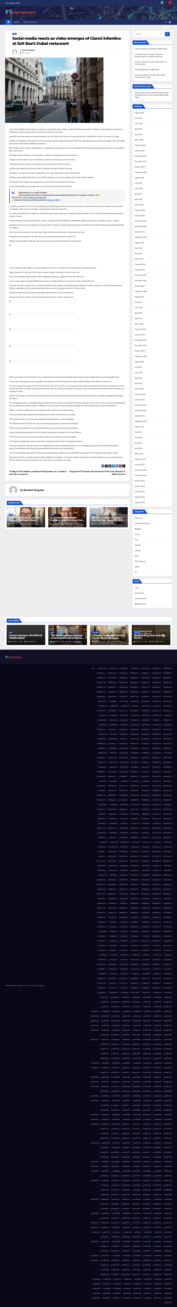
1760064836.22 (167, 673)
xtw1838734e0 (146, 1049)
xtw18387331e (104, 1049)
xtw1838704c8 (104, 1002)
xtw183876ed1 (147, 1119)
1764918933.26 (123, 790)
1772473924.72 (112, 983)
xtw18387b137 (115, 1199)
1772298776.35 (101, 978)
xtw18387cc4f (168, 1227)
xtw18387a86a (125, 1190)
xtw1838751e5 (167, 1086)
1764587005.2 (146, 781)
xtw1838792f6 (95, 1171)
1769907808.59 (167, 908)
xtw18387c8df (115, 1227)
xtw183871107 (105, 1016)
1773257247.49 (112, 988)
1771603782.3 (146, 955)
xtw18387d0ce (115, 1237)
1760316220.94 (123, 682)
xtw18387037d (157, 997)
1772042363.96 (134, 969)
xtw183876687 (146, 1110)
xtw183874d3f (147, 1082)
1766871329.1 (113, 837)
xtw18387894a (125, 1157)
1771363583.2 (157, 945)
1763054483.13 (101, 748)
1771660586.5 (168, 955)
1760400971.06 (156, 682)
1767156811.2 (157, 842)
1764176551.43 (134, 772)
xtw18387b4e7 (146, 1204)
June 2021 (139, 437)
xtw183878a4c (146, 1157)
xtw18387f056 (148, 1279)
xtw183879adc (115, 1176)
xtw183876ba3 (94, 1119)
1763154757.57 (145, 748)
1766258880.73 (113, 823)
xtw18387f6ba (117, 1288)
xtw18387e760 (104, 1265)
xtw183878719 (167, 1147)
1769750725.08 (112, 908)
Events (137, 534)
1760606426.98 (167, 687)
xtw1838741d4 (125, 1068)
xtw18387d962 (146, 1246)
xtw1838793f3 (105, 1171)
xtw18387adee (157, 1194)
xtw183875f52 (168, 1100)
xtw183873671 (104, 1053)
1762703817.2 (123, 739)
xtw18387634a (157, 1105)
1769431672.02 (134, 898)
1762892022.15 (123, 743)
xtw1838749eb (147, 1077)
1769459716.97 (145, 898)
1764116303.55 (112, 772)
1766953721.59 (145, 837)
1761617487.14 (156, 711)
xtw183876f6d (168, 1119)
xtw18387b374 (136, 1204)
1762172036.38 (145, 725)
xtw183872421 (136, 1030)
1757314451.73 (112, 668)
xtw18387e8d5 (146, 1265)
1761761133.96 (134, 715)
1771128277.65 (134, 941)
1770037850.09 (145, 913)
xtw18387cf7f (137, 1232)
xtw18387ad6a (146, 1194)
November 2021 (141, 410)
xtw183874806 (94, 1077)
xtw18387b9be (146, 1208)
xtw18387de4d (147, 1255)
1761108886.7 (113, 701)
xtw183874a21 (167, 1077)
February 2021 (140, 459)
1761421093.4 (157, 706)
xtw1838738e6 (167, 1053)
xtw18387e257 (115, 1260)
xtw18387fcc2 (137, 1298)
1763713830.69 (123, 762)
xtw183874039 (104, 1068)
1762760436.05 (145, 739)
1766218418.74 (102, 823)
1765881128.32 (123, 814)
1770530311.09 (167, 922)
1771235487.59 (101, 945)
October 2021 (140, 416)
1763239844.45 (102, 753)
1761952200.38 (134, 720)
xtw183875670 (105, 1096)
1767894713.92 (123, 861)
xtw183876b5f (168, 1115)
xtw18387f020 (127, 1279)
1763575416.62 (145, 757)
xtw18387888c (157, 1152)
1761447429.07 (167, 706)
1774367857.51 (145, 992)
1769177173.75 (101, 894)
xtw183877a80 (136, 1138)
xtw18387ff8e (168, 1302)
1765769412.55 (156, 809)
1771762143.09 (134, 959)
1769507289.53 (157, 898)
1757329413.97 (123, 668)
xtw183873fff (94, 1068)
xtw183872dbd (167, 1039)
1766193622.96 (167, 819)
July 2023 (138, 302)
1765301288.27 (123, 800)
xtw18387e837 (136, 1265)
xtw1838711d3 (147, 1016)
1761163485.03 (134, 701)
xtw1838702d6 (146, 997)
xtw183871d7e (167, 1021)
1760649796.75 (112, 692)
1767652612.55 (123, 856)
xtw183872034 (136, 1025)
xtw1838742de (136, 1068)
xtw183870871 (125, 1006)
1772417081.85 (156, 978)
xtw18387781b (167, 1133)
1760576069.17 (156, 687)
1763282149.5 (113, 753)
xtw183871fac (126, 1025)
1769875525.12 (156, 908)
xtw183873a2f (157, 1058)
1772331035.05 (112, 978)
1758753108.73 (101, 673)
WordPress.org (140, 604)
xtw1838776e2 (136, 1133)
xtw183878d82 (115, 1161)
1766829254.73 (102, 837)
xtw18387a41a (157, 1180)
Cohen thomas (27, 524)
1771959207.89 (167, 964)
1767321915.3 (145, 847)
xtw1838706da (146, 1002)
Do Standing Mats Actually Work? (147, 69)
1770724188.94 (102, 931)
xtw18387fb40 (168, 1293)
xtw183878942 (104, 1157)
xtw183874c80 (126, 1082)
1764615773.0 (157, 781)
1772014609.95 (123, 969)
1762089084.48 (113, 725)
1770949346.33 (135, 936)
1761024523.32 (156, 696)
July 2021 (138, 432)
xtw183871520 (167, 1016)
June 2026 (139, 123)
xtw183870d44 (116, 1011)
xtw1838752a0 (115, 1091)
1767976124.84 (156, 861)
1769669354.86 (145, 903)
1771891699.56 (134, 964)
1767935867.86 (145, 861)
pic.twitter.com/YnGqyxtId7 (36, 197)
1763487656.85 (112, 757)
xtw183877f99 (126, 1143)
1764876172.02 (112, 790)
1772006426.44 (112, 969)
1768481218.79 (134, 875)
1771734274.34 (123, 959)
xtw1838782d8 (115, 1147)
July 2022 (138, 367)
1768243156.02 (112, 870)
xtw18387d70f (115, 1246)
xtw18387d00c (104, 1237)
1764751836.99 (134, 786)
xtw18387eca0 (146, 1274)
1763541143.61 (134, 757)
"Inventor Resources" (142, 523)
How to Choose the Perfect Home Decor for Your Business (108, 638)
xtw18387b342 (115, 1204)
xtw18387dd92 (126, 1255)
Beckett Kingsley (28, 50)
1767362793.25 (156, 847)
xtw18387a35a (136, 1180)
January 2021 (140, 464)
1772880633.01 (156, 983)
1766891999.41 (123, 837)
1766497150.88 (123, 828)
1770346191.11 (101, 922)
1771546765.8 (114, 955)
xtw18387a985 (167, 1190)
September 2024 (141, 237)
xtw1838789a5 (136, 1157)
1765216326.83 (167, 795)
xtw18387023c (125, 997)
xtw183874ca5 (136, 1082)
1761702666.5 (113, 715)
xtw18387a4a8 (104, 1185)
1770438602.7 (134, 922)
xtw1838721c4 (167, 1025)
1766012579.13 (167, 814)
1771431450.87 (123, 950)
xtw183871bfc (147, 1021)
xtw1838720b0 (147, 1025)
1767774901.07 (101, 861)
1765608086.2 (168, 804)
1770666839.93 (145, 927)
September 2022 (141, 356)
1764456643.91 (167, 776)
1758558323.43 (156, 668)
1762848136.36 (101, 743)
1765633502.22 (101, 809)
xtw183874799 (157, 1072)
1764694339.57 (112, 786)
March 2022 (139, 389)
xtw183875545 (167, 1091)
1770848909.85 (167, 931)
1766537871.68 (134, 828)
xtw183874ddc (167, 1082)
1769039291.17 (123, 889)
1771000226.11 (167, 936)
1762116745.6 (124, 725)
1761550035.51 (134, 711)
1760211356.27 (156, 678)
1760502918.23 (123, 687)
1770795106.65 (134, 931)
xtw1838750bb (136, 1086)
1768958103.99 (101, 889)
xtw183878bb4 (157, 1157)
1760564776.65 (145, 687)
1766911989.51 (134, 837)
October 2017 (140, 492)
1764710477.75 (123, 786)
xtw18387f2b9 (117, 1284)
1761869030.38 (101, 720)
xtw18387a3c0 (146, 1180)
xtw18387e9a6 (104, 1270)
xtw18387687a (105, 1115)
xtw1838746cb (136, 1072)
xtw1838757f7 (126, 1096)
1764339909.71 (123, 776)
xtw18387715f (136, 1124)
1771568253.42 (124, 955)
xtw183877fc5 (136, 1143)
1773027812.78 (101, 988)
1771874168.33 (123, 964)
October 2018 (140, 486)
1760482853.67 (112, 687)
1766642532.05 (101, 833)
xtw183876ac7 (147, 1115)
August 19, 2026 (100, 641)
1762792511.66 (156, 739)
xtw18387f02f (137, 1279)
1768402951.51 (102, 875)
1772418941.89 (167, 978)
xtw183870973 (136, 1006)
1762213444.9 (168, 725)
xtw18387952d (115, 1171)
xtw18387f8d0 (168, 1288)
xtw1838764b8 (125, 1110)
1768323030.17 (145, 870)
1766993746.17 (167, 837)
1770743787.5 (113, 931)
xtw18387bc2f (105, 1213)
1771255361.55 (112, 945)
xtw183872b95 (136, 1039)
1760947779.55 (134, 696)
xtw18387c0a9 (104, 1218)
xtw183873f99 (168, 1063)
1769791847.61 (123, 908)
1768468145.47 (123, 875)
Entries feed (139, 593)
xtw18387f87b (157, 1288)
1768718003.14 (156, 880)
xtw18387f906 (106, 1293)
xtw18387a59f (136, 1185)
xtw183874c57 (115, 1082)
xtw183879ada (104, 1176)
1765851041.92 (112, 814)
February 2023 (140, 329)
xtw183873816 (125, 1053)
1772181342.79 (123, 974)
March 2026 (139, 140)
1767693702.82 (145, 856)
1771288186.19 (123, 945)
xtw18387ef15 (107, 1279)
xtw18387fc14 (116, 1298)
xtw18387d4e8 (126, 1241)
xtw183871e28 (105, 1025)
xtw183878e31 (126, 1161)
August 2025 (139, 178)
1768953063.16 (167, 884)
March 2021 (139, 454)
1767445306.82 (112, 851)
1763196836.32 (156, 748)
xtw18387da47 (167, 1246)
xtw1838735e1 (167, 1049)
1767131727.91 (146, 842)
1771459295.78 (134, 950)
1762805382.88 (167, 739)
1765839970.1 (102, 814)
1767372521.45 (167, 847)
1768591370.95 (101, 880)
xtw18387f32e (147, 1284)
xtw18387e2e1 (125, 1260)
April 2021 (138, 448)
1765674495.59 (112, 809)
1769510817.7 (168, 898)
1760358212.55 (145, 682)
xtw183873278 (146, 1044)
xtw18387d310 (157, 1237)
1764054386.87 (167, 767)
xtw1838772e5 (104, 1129)
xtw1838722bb (105, 1030)
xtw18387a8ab (146, 1190)
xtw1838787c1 (146, 1152)
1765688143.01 (123, 809)
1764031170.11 (156, 767)
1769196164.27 (112, 894)
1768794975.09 (101, 884)
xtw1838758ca (136, 1096)
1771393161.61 (101, 950)
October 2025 (140, 167)
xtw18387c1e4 (136, 1218)
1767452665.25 (123, 851)
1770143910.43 (112, 917)
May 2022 (138, 378)
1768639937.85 (123, 880)
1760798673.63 (145, 692)
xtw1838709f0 (147, 1006)
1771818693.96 (167, 959)
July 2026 (138, 118)
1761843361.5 (168, 715)
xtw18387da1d (157, 1246)
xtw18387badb (167, 1208)
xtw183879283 (167, 1166)
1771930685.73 (145, 964)
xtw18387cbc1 (157, 1227)
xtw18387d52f (137, 1241)
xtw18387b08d (167, 1194)
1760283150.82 (112, 682)
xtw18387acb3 (136, 1194)
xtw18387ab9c (115, 1194)
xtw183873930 (104, 1058)
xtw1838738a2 (157, 1053)
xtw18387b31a (104, 1204)
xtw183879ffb (105, 1180)
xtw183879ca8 (167, 1176)
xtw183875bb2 (105, 1100)
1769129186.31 (167, 889)
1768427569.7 (113, 875)
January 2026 (140, 151)
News (14, 33)
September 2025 (141, 172)
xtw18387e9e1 (136, 1270)
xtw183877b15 (157, 1138)
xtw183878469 (136, 1147)
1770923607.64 (123, 936)
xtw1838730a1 (125, 1044)
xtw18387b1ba (147, 1199)
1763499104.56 (123, 757)
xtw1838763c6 (167, 1105)
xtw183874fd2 (115, 1086)
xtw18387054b (125, 1002)
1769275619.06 (145, 894)
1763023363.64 (167, 743)
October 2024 (140, 232)
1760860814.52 (167, 692)
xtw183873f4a (147, 1063)
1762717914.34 (134, 739)
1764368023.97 (134, 776)
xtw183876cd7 (116, 1119)
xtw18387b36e (125, 1204)
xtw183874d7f (157, 1082)
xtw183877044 (115, 1124)
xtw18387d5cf (157, 1241)
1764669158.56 (101, 786)
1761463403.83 (101, 711)
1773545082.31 (156, 988)
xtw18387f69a (107, 1288)
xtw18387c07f (168, 1213)
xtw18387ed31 (157, 1274)
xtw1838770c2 (125, 1124)
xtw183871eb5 (115, 1025)
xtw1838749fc (157, 1077)
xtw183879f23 (95, 1180)
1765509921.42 (123, 804)
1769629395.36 (134, 903)
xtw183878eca (147, 1161)
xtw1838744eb (115, 1072)
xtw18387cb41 (125, 1227)
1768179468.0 (168, 866)
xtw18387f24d (96, 1284)
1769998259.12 (134, 913)
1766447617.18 (101, 828)
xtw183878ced (105, 1161)
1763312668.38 (123, 753)
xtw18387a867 (115, 1190)
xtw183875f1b (157, 1100)
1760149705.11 (134, 678)
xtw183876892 (115, 1115)
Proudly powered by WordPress (14, 985)
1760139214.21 (123, 678)
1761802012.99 (157, 715)
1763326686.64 (134, 753)
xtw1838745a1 (125, 1072)
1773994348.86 (112, 992)
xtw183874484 (104, 1072)
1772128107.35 (102, 974)
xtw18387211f (157, 1025)
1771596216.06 (135, 955)
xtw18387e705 (167, 1260)
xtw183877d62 (105, 1143)
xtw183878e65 (136, 1161)
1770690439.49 (156, 927)
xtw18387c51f (136, 1223)
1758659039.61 (167, 668)
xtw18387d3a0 (167, 1237)
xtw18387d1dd (125, 1237)
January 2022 (140, 400)
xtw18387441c (157, 1068)
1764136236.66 (123, 772)
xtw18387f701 (137, 1288)
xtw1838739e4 (136, 1058)
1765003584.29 (156, 790)
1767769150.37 (167, 856)
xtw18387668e (157, 1110)
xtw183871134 (115, 1016)
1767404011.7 (101, 851)
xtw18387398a (115, 1058)
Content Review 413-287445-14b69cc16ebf (151, 49)
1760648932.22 (101, 692)
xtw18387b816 (115, 1208)
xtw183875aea (167, 1096)
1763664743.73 (101, 762)
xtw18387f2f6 (137, 1284)
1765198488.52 (156, 795)
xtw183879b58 (146, 1176)
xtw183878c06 (167, 1157)
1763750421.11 (134, 762)
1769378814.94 (112, 898)
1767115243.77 (135, 842)
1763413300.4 (168, 753)
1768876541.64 (145, 884)
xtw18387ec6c (136, 1274)
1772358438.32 (134, 978)
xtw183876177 (125, 1105)
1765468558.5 (113, 804)
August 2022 (139, 362)
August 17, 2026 (142, 641)
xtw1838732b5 (157, 1044)
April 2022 (138, 383)
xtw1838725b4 (104, 1035)
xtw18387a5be (146, 1185)
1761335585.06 (124, 706)
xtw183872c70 (157, 1039)
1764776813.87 (145, 786)
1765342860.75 (134, 800)
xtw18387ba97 (157, 1208)
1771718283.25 (112, 959)
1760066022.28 (101, 678)
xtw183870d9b (126, 1011)
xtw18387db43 (136, 1251)
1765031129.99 (167, 790)
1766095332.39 (123, 819)
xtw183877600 (125, 1133)
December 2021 (141, 405)
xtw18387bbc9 (95, 1213)
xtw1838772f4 (115, 1129)
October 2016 (140, 497)
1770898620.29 (112, 936)
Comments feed (140, 598)
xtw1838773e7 (136, 1129)
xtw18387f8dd (96, 1293)
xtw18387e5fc (157, 1260)
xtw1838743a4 (146, 1068)
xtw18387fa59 (137, 1293)
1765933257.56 (145, 814)
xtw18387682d (94, 1115)
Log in (137, 588)
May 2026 (138, 129)
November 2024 (141, 226)
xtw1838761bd (136, 1105)
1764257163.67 (167, 772)
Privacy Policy (30, 22)
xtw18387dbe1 (167, 1251)
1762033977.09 (167, 720)
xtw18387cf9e (148, 1232)
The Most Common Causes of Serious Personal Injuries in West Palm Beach (66, 638)
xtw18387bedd (126, 1213)
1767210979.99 (101, 847)
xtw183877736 (146, 1133)
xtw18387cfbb (158, 1232)
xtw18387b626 (167, 1204)
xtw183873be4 (116, 1063)
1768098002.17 (134, 866)
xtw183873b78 (105, 1063)
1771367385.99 (167, 945)
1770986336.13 (156, 936)
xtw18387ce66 (127, 1232)
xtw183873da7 (126, 1063)
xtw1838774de (157, 1129)
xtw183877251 (157, 1124)
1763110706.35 (123, 748)
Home (16, 22)
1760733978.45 (134, 692)
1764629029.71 (167, 781)
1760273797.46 (101, 682)
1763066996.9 (112, 748)
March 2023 (139, 324)
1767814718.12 (112, 861)
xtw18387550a (157, 1091)
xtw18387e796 (115, 1265)
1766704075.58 (123, 833)
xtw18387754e (167, 1129)
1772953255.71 (167, 983)
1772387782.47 (145, 978)
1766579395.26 (156, 828)
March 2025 (139, 205)
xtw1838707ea (104, 1006)
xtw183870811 (115, 1006)
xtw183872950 (157, 1035)
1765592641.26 (157, 804)
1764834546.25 (167, 786)
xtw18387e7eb (125, 1265)
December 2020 (141, 470)
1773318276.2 (123, 988)
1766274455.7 (124, 823)
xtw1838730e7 (136, 1044)
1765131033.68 (134, 795)
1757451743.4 (145, 668)
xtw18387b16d (136, 1199)
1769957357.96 (112, 913)
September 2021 (141, 421)
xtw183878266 (104, 1147)
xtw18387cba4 (147, 1227)
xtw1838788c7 (167, 1152)
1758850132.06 (112, 673)
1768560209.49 (167, 875)
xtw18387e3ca (136, 1260)
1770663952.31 (134, 927)
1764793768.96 (156, 786)
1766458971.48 (112, 828)
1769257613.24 (134, 894)
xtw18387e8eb (157, 1265)
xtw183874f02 (105, 1086)
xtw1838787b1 (136, 1152)
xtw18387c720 (167, 1223)
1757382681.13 (134, 668)
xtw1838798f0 (157, 1171)
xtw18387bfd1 (157, 1213)
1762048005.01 (102, 725)
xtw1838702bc (136, 997)
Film (136, 540)
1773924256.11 (101, 992)
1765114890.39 (123, 795)
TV (136, 572)
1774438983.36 (157, 992)
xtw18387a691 (157, 1185)
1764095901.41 (101, 772)
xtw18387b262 (157, 1199)
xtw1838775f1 (115, 1133)
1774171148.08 (134, 992)
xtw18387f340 (168, 1284)
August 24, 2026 (17, 641)
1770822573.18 (145, 931)
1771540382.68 (103, 955)
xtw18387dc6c (94, 1255)
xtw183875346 (136, 1091)
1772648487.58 (145, 983)
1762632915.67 (101, 739)
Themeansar (40, 985)
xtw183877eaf (116, 1143)
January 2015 (140, 502)
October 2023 (140, 286)
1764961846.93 (145, 790)
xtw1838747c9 (167, 1072)
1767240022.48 (112, 847)
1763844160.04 (101, 767)
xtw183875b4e (94, 1100)
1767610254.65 (112, 856)
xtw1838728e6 (146, 1035)
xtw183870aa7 (167, 1006)
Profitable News (74, 641)
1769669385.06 (156, 903)
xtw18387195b (115, 1021)
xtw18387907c (115, 1166)
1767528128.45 (145, 851)
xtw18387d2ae (146, 1237)
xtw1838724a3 (147, 1030)
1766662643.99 (112, 833)
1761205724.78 (156, 701)
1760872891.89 (101, 696)
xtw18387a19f (115, 1180)
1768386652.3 (168, 870)
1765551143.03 (146, 804)
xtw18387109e (94, 1016)
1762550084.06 (145, 734)
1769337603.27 (167, 894)
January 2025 (140, 216)
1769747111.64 (101, 908)
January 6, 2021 (54, 200)
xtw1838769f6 (136, 1115)
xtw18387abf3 (125, 1194)
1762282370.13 (112, 729)
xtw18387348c (136, 1049)
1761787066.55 (145, 715)
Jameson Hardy (115, 641)
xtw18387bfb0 (147, 1213)
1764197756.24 (145, 772)
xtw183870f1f (147, 1011)
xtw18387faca (147, 1293)
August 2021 (139, 427)
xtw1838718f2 (105, 1021)
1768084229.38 (123, 866)
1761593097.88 (145, 711)
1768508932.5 (145, 875)
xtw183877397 (125, 1129)
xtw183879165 (157, 1166)
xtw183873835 (136, 1053)
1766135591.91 (145, 819)
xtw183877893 (104, 1138)
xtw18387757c (104, 1133)
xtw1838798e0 (147, 1171)
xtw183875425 (146, 1091)
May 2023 (138, 313)
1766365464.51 (145, 823)
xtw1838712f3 (157, 1016)
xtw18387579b (115, 1096)
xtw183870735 (157, 1002)
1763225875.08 (167, 748)
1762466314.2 (113, 734)
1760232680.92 (167, 678)
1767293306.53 (134, 847)
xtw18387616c (115, 1105)
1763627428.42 (167, 757)
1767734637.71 (156, 856)
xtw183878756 (104, 1152)
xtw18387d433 (94, 1241)
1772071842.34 (145, 969)
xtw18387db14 (125, 1251)
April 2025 (138, 199)
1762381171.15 (156, 729)
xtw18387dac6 (115, 1251)
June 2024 (139, 248)
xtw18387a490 (167, 1180)
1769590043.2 (123, 903)
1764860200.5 (101, 790)
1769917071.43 (101, 913)
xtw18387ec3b (125, 1274)
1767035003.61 (103, 842)
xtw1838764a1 (115, 1110)
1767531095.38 (156, 851)
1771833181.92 (101, 964)
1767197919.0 (168, 842)
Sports (137, 567)
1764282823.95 (101, 776)
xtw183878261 (167, 1143)
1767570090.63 (167, 851)
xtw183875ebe (147, 1100)
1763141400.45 (134, 748)
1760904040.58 (112, 696)
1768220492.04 (101, 870)
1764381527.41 (145, 776)
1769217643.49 (123, 894)
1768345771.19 (157, 870)
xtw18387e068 (104, 1260)
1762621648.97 (167, 734)
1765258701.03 (101, 800)
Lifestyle (138, 550)
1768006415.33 (167, 861)
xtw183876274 (146, 1105)
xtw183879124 (146, 1166)
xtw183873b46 (95, 1063)
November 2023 (141, 280)
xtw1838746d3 (146, 1072)
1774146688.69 (123, 992)
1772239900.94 (145, 974)
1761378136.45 (145, 706)
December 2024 (141, 221)
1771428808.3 (112, 950)
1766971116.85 (156, 837)
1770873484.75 (101, 936)
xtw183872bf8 (147, 1039)
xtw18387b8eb (136, 1208)
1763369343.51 (145, 753)
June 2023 (139, 308)
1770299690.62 (156, 917)
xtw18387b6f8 (104, 1208)
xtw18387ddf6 (137, 1255)
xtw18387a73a (104, 1190)
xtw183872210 (94, 1030)
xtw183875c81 (126, 1100)
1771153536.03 (156, 941)
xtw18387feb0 (168, 1298)
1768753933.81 (167, 880)
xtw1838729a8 (94, 1039)
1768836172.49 (123, 884)
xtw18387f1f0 (158, 1279)
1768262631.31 (123, 870)
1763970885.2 (135, 767)
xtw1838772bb (167, 1124)
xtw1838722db (125, 1030)
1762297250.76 (123, 729)
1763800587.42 (156, 762)
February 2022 (140, 394)
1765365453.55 (145, 800)
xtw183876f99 (94, 1124)
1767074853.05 (124, 842)
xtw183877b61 (95, 1143)
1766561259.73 (145, 828)
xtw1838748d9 (115, 1077)
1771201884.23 (167, 941)
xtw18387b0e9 (94, 1199)
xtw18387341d (115, 1049)
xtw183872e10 (104, 1044)
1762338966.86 (134, 729)
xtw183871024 (167, 1011)
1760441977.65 (101, 687)
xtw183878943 (115, 1157)
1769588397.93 (112, 903)
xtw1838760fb (104, 1105)
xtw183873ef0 (137, 1063)
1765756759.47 (145, 809)
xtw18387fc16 (127, 1298)
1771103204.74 (123, 941)
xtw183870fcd (157, 1011)
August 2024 (139, 243)
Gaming (138, 545)
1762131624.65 (134, 725)
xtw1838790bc (136, 1166)
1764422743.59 (156, 776)
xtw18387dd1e (105, 1255)
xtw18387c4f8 (115, 1223)
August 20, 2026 (58, 641)
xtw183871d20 (157, 1021)
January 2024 (140, 270)
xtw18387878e (115, 1152)
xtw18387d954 (136, 1246)
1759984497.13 (145, 673)
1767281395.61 (123, 847)
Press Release (140, 561)
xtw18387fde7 (157, 1298)
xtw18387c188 (125, 1218)
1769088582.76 (145, 889)
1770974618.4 (146, 936)
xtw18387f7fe (147, 1288)
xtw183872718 (125, 1035)
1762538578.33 (134, 734)
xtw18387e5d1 (147, 1260)
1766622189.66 (167, 828)
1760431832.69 (167, 682)
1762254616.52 (101, 729)
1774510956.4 (168, 992)
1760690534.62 (123, 692)
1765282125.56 (112, 800)
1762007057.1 (157, 720)
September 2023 (141, 291)
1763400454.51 (157, 753)
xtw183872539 (167, 1030)
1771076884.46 (112, 941)
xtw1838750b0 (125, 1086)
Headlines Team (157, 641)
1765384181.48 (156, 800)
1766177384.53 (156, 819)
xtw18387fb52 (96, 1298)
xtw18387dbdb (157, 1251)
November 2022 (141, 345)
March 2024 (139, 259)
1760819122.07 (156, 692)
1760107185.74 (112, 678)
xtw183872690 (115, 1035)
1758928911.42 (123, 673)
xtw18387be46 (116, 1213)
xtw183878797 (125, 1152)
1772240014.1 (157, 974)
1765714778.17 (134, 809)
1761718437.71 (123, 715)
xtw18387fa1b (127, 1293)
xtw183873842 (146, 1053)
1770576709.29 (101, 927)
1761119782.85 (123, 701)
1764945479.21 (134, 790)
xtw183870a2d (157, 1006)
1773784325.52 (167, 988)
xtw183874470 (167, 1068)
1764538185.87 (124, 781)
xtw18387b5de (157, 1204)
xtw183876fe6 (105, 1124)
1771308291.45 (134, 945)
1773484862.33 (145, 988)
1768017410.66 (101, 866)
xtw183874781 (31, 641)
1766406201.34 (167, 823)
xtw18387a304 (125, 1180)
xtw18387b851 (125, 1208)
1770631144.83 (123, 927)
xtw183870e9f (137, 1011)
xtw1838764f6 (136, 1110)
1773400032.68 (134, 988)
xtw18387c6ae (157, 1223)
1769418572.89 (123, 898)
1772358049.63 (123, 978)
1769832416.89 (145, 908)
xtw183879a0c (167, 1171)
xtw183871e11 (94, 1025)
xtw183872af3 (115, 1039)
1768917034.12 (156, 884)
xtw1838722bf (115, 1030)
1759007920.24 (134, 673)
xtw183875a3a (157, 1096)
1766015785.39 (101, 819)
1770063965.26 (156, 913)
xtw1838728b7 (136, 1035)
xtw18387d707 (104, 1246)
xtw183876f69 (157, 1119)
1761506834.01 (112, 711)
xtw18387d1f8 (136, 1237)
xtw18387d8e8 (125, 1246)
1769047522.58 (134, 889)
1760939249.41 (123, 696)
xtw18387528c (104, 1091)
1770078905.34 (167, 913)
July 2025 (138, 183)
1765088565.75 (112, 795)
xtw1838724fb (157, 1030)
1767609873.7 (101, 856)
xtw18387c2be (146, 1218)
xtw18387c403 (94, 1223)
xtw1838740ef (115, 1068)
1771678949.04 (101, 959)
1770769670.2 (123, 931)
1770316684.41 (167, 917)
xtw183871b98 (136, 1021)
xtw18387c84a (105, 1227)
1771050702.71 (101, 941)
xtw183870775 (167, 1002)
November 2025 (141, 161)
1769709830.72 (167, 903)
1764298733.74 (112, 776)
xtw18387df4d (168, 1255)
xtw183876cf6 (126, 1119)
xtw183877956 (115, 1138)
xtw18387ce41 (116, 1232)
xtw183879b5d (157, 1176)
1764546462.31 (135, 781)
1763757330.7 (145, 762)
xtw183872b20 (125, 1039)
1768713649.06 (145, 880)
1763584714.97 (156, 757)
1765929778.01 (134, 814)
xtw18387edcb (167, 1274)
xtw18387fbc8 (106, 1298)
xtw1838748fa (136, 1077)
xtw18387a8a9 (136, 1190)
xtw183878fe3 (104, 1166)
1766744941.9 (146, 833)
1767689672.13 (134, 856)
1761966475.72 (145, 720)
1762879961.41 (112, 743)
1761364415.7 (135, 706)
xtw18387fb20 (157, 1293)
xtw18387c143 (115, 1218)
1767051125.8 (114, 842)
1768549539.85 (156, 875)
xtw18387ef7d (117, 1279)
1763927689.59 (124, 767)
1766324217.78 (134, 823)
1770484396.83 (145, 922)
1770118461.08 (101, 917)
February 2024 (140, 264)
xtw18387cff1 (168, 1232)
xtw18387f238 (168, 1279)
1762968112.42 (145, 743)
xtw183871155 (126, 1016)
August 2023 (139, 297)
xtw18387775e (157, 1133)
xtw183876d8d (136, 1119)
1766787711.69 (156, 833)
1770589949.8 (112, 927)
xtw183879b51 (136, 1176)
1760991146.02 (145, 696)
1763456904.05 (101, 757)
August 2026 (139, 113)
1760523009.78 (134, 687)
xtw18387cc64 (96, 1232)
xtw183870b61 (105, 1011)
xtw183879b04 (125, 1176)
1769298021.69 (156, 894)
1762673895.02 (112, 739)
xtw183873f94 (157, 1063)
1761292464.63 (113, 706)
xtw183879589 (126, 1171)
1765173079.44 (145, 795)
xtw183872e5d (115, 1044)
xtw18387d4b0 (116, 1241)
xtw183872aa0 (105, 1039)
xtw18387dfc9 (94, 1260)
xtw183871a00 (125, 1021)
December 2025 (141, 156)
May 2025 (138, 194)
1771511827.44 (167, 950)
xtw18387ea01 (147, 1270)
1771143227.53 (145, 941)
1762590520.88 (156, 734)
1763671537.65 (112, 762)
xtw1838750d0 (146, 1086)
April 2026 (138, 134)
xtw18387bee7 (137, 1213)
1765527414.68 (135, 804)
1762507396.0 (123, 734)
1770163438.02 (123, 917)
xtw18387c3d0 (167, 1218)
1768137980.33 (145, 866)
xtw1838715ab (94, 1021)
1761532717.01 (123, 711)
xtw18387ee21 (96, 1279)
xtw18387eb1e (157, 1270)
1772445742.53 (101, 983)
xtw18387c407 (105, 1223)
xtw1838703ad (167, 997)
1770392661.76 (112, 922)
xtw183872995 (167, 1035)
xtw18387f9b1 (116, 1293)
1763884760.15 (112, 767)
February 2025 (140, 210)
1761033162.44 (167, 696)
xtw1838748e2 (126, 1077)
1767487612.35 (134, 851)
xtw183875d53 (136, 1100)
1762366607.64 (145, 729)
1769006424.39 (112, 889)
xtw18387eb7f (168, 1270)
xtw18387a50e (125, 1185)
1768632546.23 (112, 880)
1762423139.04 (167, 729)
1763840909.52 (167, 762)
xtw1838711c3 (136, 1016)
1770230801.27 (134, 917)
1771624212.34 (157, 955)
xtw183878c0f (94, 1161)
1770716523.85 (167, 927)
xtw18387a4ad (115, 1185)
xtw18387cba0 (136, 1227)
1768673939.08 (134, 880)
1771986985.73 (101, 969)
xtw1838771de (146, 1124)
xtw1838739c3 (125, 1058)
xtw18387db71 (146, 1251)
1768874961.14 (134, 884)
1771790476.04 (156, 959)
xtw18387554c (94, 1096)
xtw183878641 (157, 1147)
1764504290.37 (113, 781)
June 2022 (139, 372)
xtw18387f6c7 (127, 1288)
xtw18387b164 (125, 1199)
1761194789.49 (145, 701)
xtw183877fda (147, 1143)
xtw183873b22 (167, 1058)
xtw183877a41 (125, 1138)
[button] (166, 22)
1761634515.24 (167, 711)
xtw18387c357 (157, 1218)
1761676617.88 (102, 715)
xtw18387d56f (147, 1241)
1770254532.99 (145, 917)
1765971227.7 (157, 814)
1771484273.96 (145, 950)
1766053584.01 (112, 819)
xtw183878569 (146, 1147)
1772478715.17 (123, 983)
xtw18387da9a (104, 1251)
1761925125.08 (123, 720)
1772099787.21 (157, 969)
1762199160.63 (157, 725)
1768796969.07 (112, 884)
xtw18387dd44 (116, 1255)
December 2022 (141, 340)
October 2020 (140, 481)
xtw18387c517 (125, 1223)
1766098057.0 (134, 819)
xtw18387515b (157, 1086)
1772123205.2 (168, 969)
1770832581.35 (156, 931)
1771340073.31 (145, 945)
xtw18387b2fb (168, 1199)
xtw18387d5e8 (167, 1241)
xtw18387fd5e (147, 1298)
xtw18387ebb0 (104, 1274)
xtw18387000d (115, 997)
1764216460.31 (156, 772)
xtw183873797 (115, 1053)
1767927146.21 (134, 861)
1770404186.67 (123, 922)
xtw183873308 (167, 1044)
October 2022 (140, 351)
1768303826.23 (134, 870)
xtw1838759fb (147, 1096)
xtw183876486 (104, 1110)
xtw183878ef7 (157, 1161)
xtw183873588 (157, 1049)
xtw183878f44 (168, 1161)
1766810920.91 (167, 833)
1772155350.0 (113, 974)
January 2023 (140, 335)
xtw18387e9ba (115, 1270)
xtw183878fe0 (94, 1166)
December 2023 (141, 275)
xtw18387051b (115, 1002)
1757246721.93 (101, 668)
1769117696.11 (156, 889)
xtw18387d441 (105, 1241)
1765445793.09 (102, 804)
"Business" (139, 518)
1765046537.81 (101, 795)
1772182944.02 (134, 974)
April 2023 (138, 318)
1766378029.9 (157, 823)
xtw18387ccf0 (106, 1232)
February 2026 (140, 145)
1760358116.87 (134, 682)
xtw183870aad (95, 1011)
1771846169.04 (112, 964)
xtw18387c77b (94, 1227)
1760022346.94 (156, 673)
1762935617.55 (134, 743)
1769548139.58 (101, 903)
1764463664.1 (103, 781)
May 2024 (138, 253)
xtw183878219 (157, 1143)
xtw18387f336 (157, 1284)
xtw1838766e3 (167, 1110)
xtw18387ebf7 (115, 1274)
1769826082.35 (134, 908)
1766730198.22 (135, 833)
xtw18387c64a (146, 1223)
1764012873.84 (145, 767)
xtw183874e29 (94, 1086)
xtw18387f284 (107, 1284)
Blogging (138, 529)
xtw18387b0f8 (105, 1199)
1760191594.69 (145, 678)
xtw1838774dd (146, 1129)
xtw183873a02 (147, 1058)
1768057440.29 (112, 866)
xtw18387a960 (157, 1190)
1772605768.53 (134, 983)
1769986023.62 (123, 913)
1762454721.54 (102, 734)
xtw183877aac (146, 1138)
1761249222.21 (167, 701)
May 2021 (138, 443)
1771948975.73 (156, 964)
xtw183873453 (125, 1049)
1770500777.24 (156, 922)
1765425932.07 (167, 800)
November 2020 (141, 475)
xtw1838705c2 (136, 1002)
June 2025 (139, 188)
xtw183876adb (157, 1115)
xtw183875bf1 (116, 1100)
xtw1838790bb (125, 1166)
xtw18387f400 (96, 1288)
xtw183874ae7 (105, 1082)
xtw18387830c (125, 1147)
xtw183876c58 (105, 1119)
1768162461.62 (157, 866)
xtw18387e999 (167, 1265)
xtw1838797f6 (136, 1171)
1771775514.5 (145, 959)
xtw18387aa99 (104, 1194)
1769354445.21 (101, 898)
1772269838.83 (167, 974)
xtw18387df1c (157, 1255)
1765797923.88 (167, 809)
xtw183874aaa (94, 1082)
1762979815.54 (156, 743)
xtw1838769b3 (126, 1115)
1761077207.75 (102, 701)
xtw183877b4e (167, 1138)
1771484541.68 (156, 950)
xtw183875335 (125, 1091)
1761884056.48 (112, 720)
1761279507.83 (102, 706)
